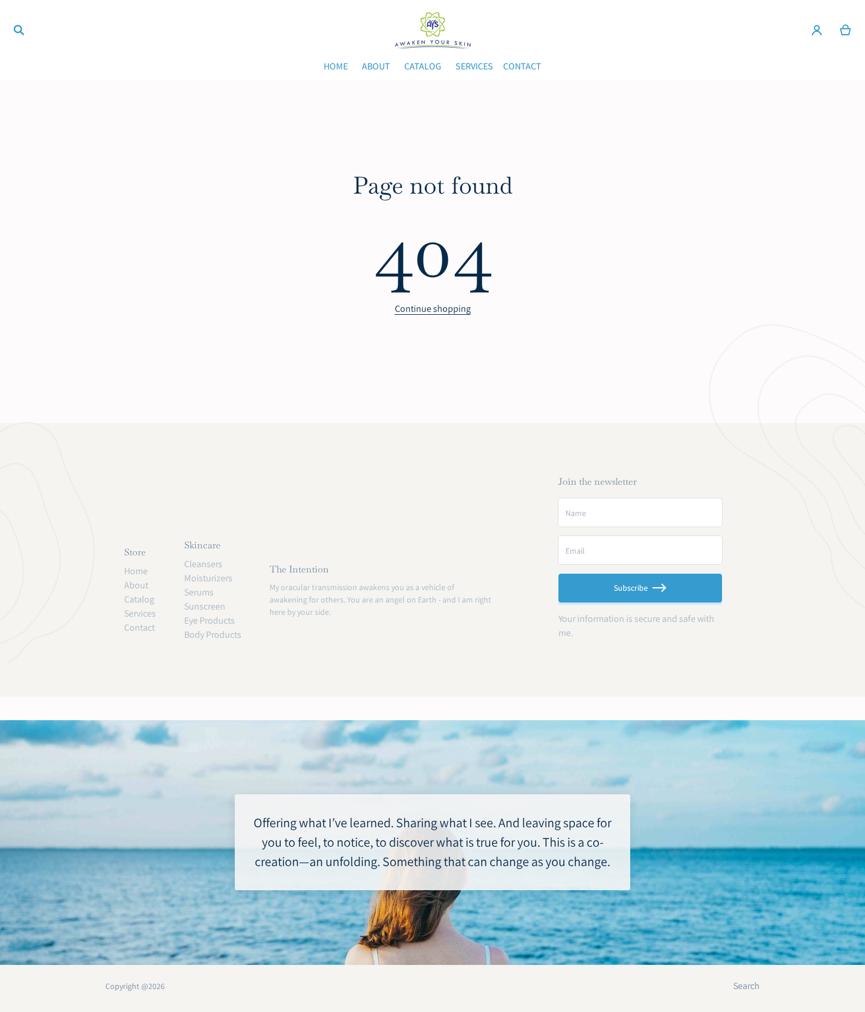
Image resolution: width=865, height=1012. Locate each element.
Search (746, 986)
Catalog (139, 599)
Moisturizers (208, 578)
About (136, 585)
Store (135, 552)
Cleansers (203, 564)
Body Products (212, 634)
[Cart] (846, 30)
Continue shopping (433, 308)
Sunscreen (204, 606)
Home (136, 571)
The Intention (299, 569)
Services (140, 613)
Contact (139, 627)
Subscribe (631, 587)
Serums (199, 592)
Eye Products (209, 620)
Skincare (202, 545)
